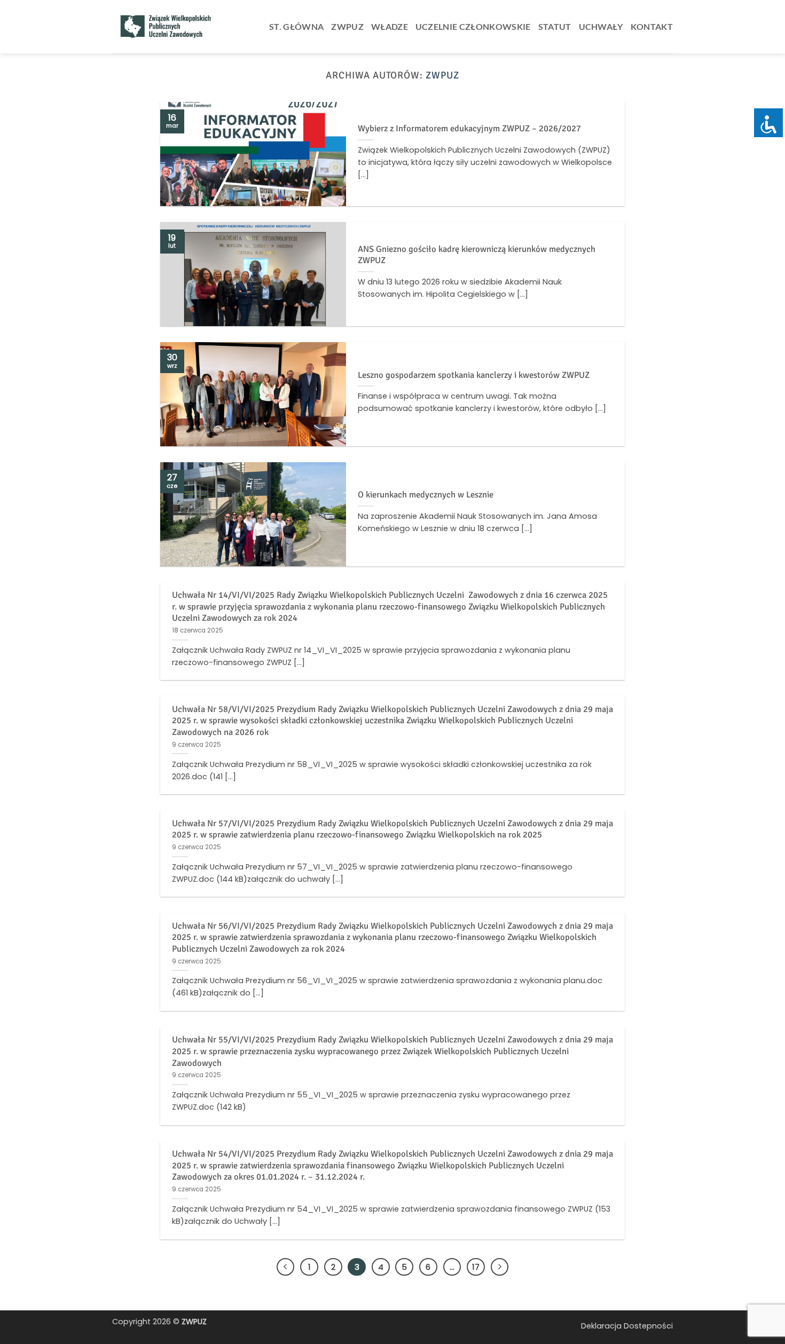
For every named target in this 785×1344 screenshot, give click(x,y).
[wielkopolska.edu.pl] (165, 26)
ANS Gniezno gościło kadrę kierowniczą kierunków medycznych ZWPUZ (476, 254)
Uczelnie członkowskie (473, 26)
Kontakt (652, 26)
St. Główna (296, 26)
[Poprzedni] (286, 1267)
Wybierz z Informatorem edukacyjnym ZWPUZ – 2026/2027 (469, 128)
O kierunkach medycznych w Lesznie (425, 494)
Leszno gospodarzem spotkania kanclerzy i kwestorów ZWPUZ (474, 375)
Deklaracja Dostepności (627, 1326)
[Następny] (500, 1267)
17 (476, 1266)
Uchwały (601, 26)
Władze (389, 26)
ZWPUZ (347, 26)
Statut (554, 26)
